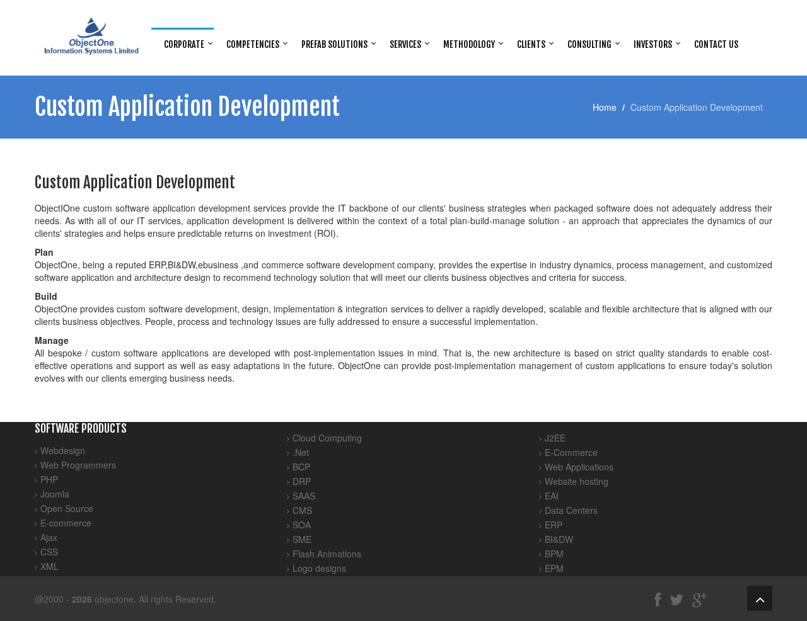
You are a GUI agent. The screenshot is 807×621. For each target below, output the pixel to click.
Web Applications (579, 466)
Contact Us (716, 44)
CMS (302, 510)
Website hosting (576, 481)
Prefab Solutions (334, 44)
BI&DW (559, 539)
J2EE (555, 437)
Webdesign (62, 450)
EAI (552, 495)
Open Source (66, 508)
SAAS (304, 495)
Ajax (48, 537)
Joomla (54, 493)
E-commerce (65, 522)
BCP (301, 466)
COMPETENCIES (252, 44)
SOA (302, 524)
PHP (49, 479)
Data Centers (571, 510)
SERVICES (405, 44)
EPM (554, 568)
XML (49, 566)
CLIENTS (531, 44)
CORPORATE (184, 44)
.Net (301, 452)
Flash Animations (327, 553)
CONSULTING (589, 44)
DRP (302, 481)
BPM (554, 553)
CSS (49, 551)
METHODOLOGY (469, 44)
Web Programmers (78, 465)
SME (302, 539)
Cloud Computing (327, 437)
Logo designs (319, 568)
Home (605, 107)
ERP (553, 524)
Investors (653, 44)
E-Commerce (571, 452)
